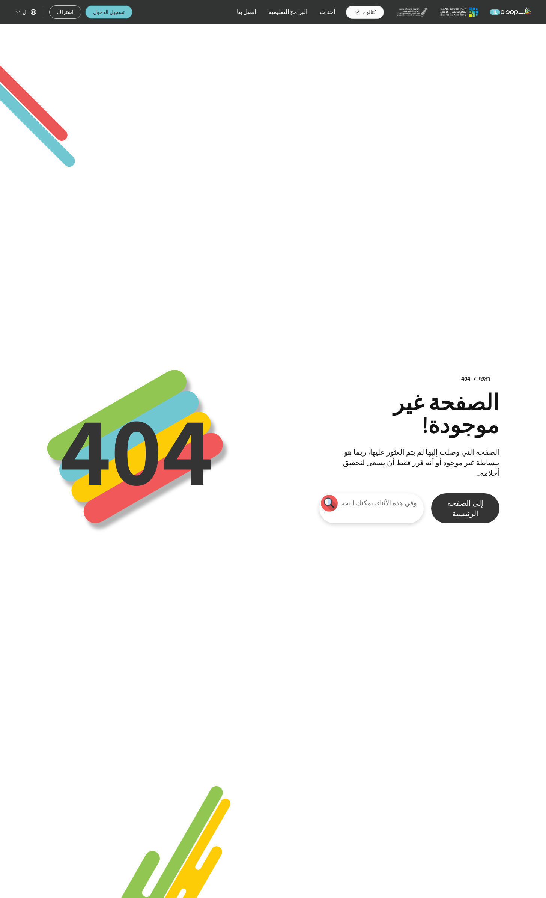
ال (25, 12)
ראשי (484, 379)
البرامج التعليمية (287, 12)
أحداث (327, 12)
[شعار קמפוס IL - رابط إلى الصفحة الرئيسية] (510, 12)
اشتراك (65, 12)
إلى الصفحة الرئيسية (465, 508)
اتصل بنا (246, 12)
